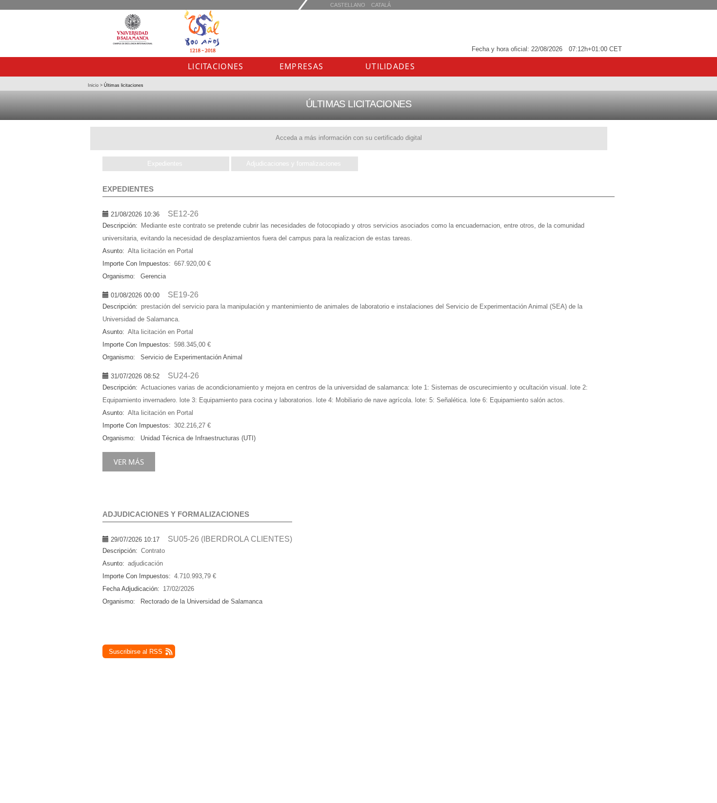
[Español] (381, 4)
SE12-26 (183, 214)
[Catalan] (347, 4)
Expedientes (164, 163)
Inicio (94, 85)
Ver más (129, 462)
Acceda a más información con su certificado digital (349, 137)
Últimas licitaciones (122, 85)
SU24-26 (183, 376)
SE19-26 (183, 295)
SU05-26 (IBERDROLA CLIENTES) (230, 539)
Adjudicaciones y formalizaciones (293, 163)
